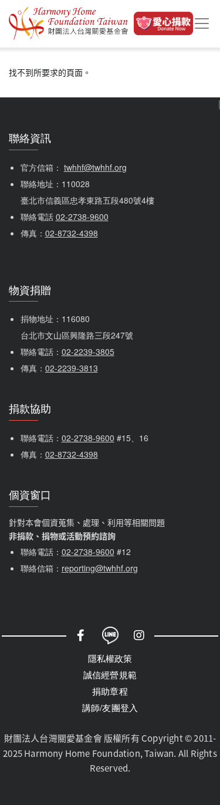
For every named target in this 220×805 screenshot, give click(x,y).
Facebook (81, 635)
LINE (110, 635)
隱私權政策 (110, 658)
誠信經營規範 (110, 674)
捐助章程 (110, 691)
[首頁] (68, 23)
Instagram (139, 635)
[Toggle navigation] (202, 23)
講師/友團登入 (110, 707)
